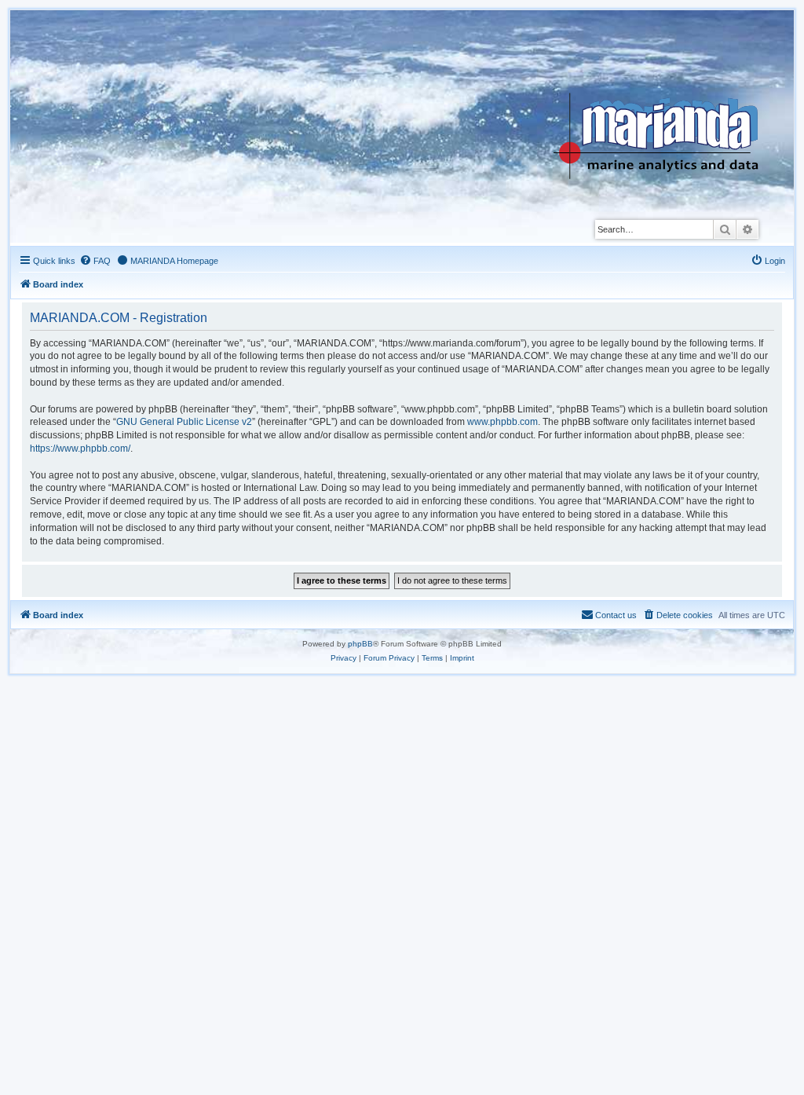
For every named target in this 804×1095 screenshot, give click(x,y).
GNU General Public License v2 (184, 421)
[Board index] (668, 97)
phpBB (360, 643)
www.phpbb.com (502, 421)
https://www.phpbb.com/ (80, 448)
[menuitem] (95, 260)
